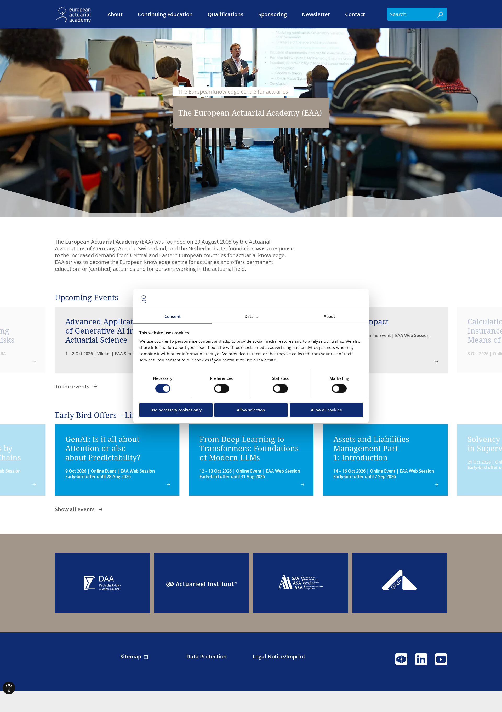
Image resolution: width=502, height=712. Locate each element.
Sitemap (130, 656)
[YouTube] (441, 661)
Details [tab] (251, 316)
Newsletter (316, 14)
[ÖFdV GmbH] (399, 583)
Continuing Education (165, 14)
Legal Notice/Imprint (279, 656)
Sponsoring (272, 14)
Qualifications (225, 14)
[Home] (75, 14)
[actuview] (401, 661)
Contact (355, 14)
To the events (73, 386)
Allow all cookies (326, 409)
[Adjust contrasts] (9, 688)
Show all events (75, 509)
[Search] (440, 14)
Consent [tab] (172, 316)
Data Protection (206, 656)
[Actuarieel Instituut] (201, 583)
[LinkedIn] (421, 661)
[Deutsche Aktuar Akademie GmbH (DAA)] (102, 583)
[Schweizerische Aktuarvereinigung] (300, 583)
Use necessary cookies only (176, 409)
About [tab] (329, 316)
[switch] (221, 388)
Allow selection (251, 409)
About (115, 14)
